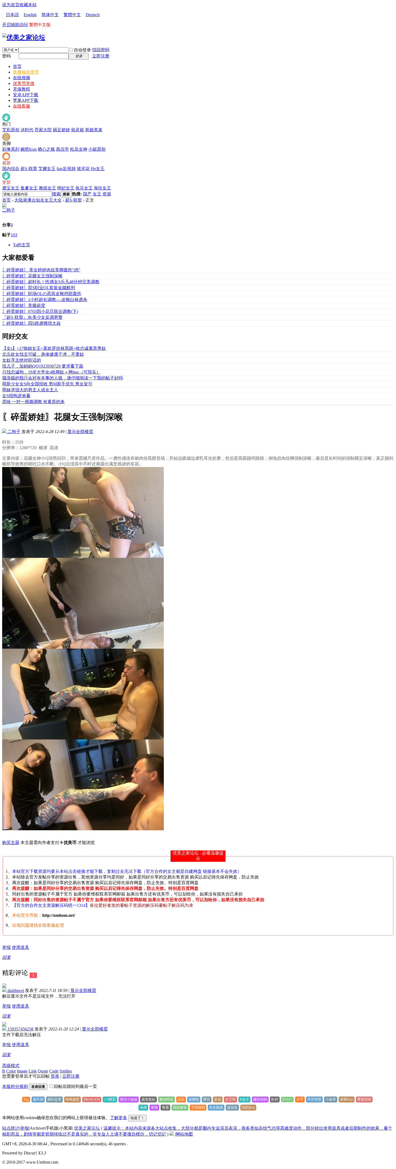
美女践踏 (216, 1107)
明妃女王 (65, 188)
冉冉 (143, 1107)
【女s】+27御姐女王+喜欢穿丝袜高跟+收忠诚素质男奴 (54, 348)
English (30, 14)
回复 (6, 957)
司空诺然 (314, 1099)
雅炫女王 (47, 188)
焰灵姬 (77, 129)
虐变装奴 (148, 1099)
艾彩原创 (10, 129)
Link (33, 1071)
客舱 (154, 1107)
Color (11, 1071)
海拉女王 (102, 188)
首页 (17, 66)
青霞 (165, 1107)
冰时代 (26, 129)
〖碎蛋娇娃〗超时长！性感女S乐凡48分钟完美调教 (50, 281)
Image (22, 1071)
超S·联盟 (28, 168)
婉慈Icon (28, 149)
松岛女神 (78, 149)
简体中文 (50, 14)
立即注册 (100, 56)
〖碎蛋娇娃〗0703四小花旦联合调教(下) (40, 311)
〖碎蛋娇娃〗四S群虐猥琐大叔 (31, 323)
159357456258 (19, 1029)
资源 (106, 194)
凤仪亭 (62, 149)
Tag (26, 1099)
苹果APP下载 (25, 100)
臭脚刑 (194, 1099)
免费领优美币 (26, 72)
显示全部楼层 (80, 431)
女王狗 (230, 1099)
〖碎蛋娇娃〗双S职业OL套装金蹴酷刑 (38, 287)
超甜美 (232, 1107)
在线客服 (21, 106)
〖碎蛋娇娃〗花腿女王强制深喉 (32, 276)
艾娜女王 (46, 168)
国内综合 (10, 168)
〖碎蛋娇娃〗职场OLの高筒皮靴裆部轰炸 (41, 293)
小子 (299, 1099)
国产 (87, 194)
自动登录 (82, 50)
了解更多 (118, 1117)
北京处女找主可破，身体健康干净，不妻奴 (43, 354)
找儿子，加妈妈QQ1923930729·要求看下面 (42, 366)
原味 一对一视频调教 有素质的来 (33, 401)
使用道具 (20, 947)
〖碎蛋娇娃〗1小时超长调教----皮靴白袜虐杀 (44, 299)
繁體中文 (72, 14)
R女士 (244, 1099)
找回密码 (100, 49)
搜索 (56, 194)
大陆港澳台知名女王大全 (38, 200)
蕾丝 (206, 1099)
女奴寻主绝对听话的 (21, 360)
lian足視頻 (66, 168)
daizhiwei (15, 990)
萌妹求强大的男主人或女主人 (30, 390)
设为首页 (10, 4)
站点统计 (10, 1128)
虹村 (274, 1099)
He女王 (98, 168)
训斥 (181, 1099)
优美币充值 (23, 83)
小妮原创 (97, 149)
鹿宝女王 (10, 188)
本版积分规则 (15, 1086)
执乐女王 (84, 188)
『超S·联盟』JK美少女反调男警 (32, 317)
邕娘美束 (93, 129)
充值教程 (21, 89)
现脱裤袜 (180, 1107)
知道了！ (137, 1118)
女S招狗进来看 (16, 395)
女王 (97, 194)
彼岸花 (83, 168)
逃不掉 (38, 1099)
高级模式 (10, 1065)
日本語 (12, 14)
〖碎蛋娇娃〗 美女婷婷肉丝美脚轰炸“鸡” (41, 270)
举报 (6, 947)
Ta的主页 (21, 245)
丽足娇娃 (61, 129)
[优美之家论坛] (23, 37)
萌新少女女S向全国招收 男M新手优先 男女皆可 (47, 384)
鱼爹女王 (29, 188)
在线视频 (21, 77)
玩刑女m (248, 1107)
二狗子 (8, 210)
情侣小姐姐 (128, 1099)
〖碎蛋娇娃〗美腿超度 (23, 305)
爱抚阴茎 (364, 1099)
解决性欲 (166, 1099)
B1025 (287, 1099)
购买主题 (10, 842)
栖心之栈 (46, 149)
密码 (6, 56)
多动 (217, 1099)
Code (53, 1071)
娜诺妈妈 (260, 1099)
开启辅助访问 (15, 24)
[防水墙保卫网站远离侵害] (171, 1134)
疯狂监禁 (54, 1099)
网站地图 (184, 1134)
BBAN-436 (92, 1099)
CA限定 (110, 1099)
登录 (55, 1076)
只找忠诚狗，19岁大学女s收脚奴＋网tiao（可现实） (51, 372)
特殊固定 (72, 1099)
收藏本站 (28, 4)
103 (14, 235)
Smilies (66, 1071)
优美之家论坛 (87, 1128)
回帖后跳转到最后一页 (75, 1086)
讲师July (346, 1099)
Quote (43, 1071)
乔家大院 (43, 129)
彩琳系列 (10, 149)
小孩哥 (330, 1099)
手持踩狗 (198, 1107)
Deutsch (93, 14)
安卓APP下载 (25, 94)
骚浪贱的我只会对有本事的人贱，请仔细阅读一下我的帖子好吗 (62, 378)
